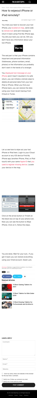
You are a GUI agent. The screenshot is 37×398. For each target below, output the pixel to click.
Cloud (7, 7)
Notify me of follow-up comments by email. (16, 379)
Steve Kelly (4, 20)
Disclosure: (4, 267)
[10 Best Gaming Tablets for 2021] (7, 287)
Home (3, 7)
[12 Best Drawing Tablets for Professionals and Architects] (7, 305)
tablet (8, 272)
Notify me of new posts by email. (13, 381)
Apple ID (23, 162)
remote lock (8, 31)
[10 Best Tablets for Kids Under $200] (7, 296)
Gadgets (4, 290)
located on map (18, 28)
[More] (25, 276)
